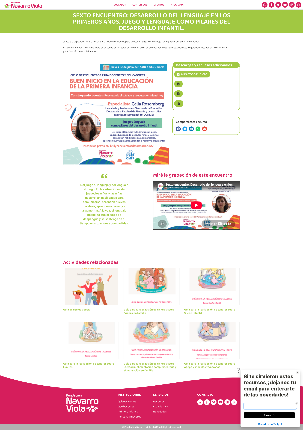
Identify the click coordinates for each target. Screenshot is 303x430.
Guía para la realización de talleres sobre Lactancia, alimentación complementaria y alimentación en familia (150, 367)
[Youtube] (285, 5)
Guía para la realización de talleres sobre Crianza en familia (149, 311)
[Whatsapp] (298, 5)
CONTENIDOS (139, 4)
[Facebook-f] (271, 5)
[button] (178, 84)
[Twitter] (278, 5)
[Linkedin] (292, 5)
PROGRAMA (177, 4)
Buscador (120, 4)
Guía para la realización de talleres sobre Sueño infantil (209, 311)
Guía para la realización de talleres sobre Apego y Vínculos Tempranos (209, 365)
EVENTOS (159, 4)
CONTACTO (205, 394)
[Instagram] (264, 5)
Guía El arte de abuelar (77, 309)
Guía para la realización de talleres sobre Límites (88, 365)
